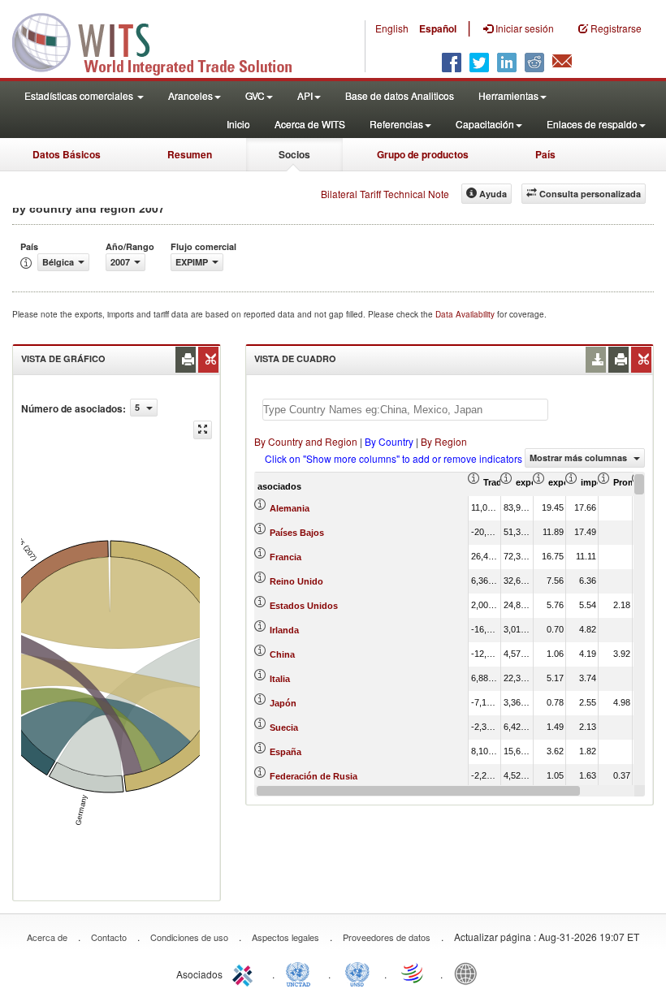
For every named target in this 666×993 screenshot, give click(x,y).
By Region (444, 441)
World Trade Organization (413, 972)
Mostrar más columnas (579, 457)
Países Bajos (297, 533)
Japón (283, 703)
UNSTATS (357, 972)
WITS (162, 40)
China (282, 654)
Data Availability (466, 314)
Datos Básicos (66, 154)
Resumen (189, 154)
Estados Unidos (304, 606)
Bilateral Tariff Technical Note (385, 194)
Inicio (238, 124)
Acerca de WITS (310, 124)
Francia (285, 557)
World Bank (469, 972)
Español (437, 28)
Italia (280, 679)
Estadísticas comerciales (80, 95)
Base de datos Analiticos (399, 95)
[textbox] (405, 410)
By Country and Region (305, 441)
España (285, 752)
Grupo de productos (423, 154)
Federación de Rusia (313, 776)
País (545, 154)
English (392, 28)
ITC (245, 972)
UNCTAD (301, 972)
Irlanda (284, 630)
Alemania (289, 508)
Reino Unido (296, 581)
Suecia (284, 727)
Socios (294, 154)
